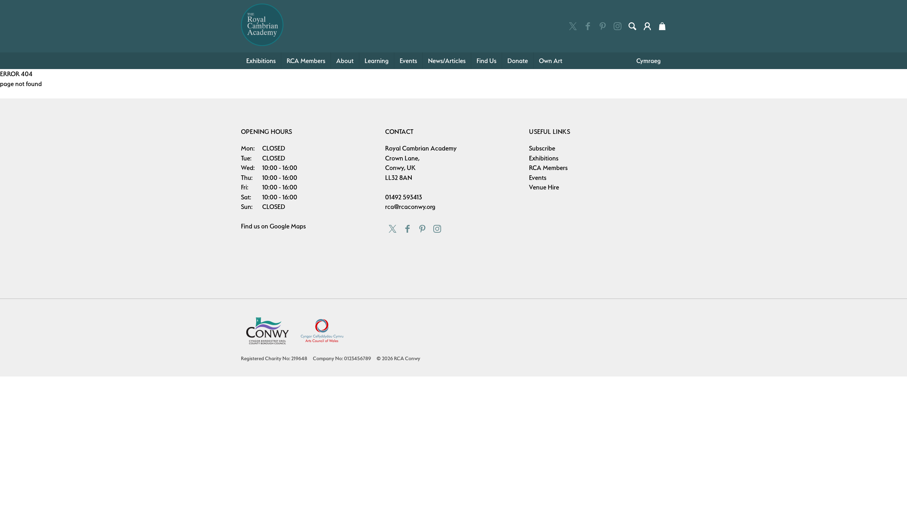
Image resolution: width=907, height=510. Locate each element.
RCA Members (306, 60)
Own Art (550, 60)
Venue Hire (544, 187)
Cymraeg (648, 60)
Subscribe (542, 148)
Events (408, 60)
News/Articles (447, 60)
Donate (517, 60)
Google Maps (288, 226)
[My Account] (647, 26)
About (345, 60)
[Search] (632, 26)
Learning (377, 60)
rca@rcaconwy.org (410, 206)
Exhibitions (261, 60)
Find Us (486, 60)
